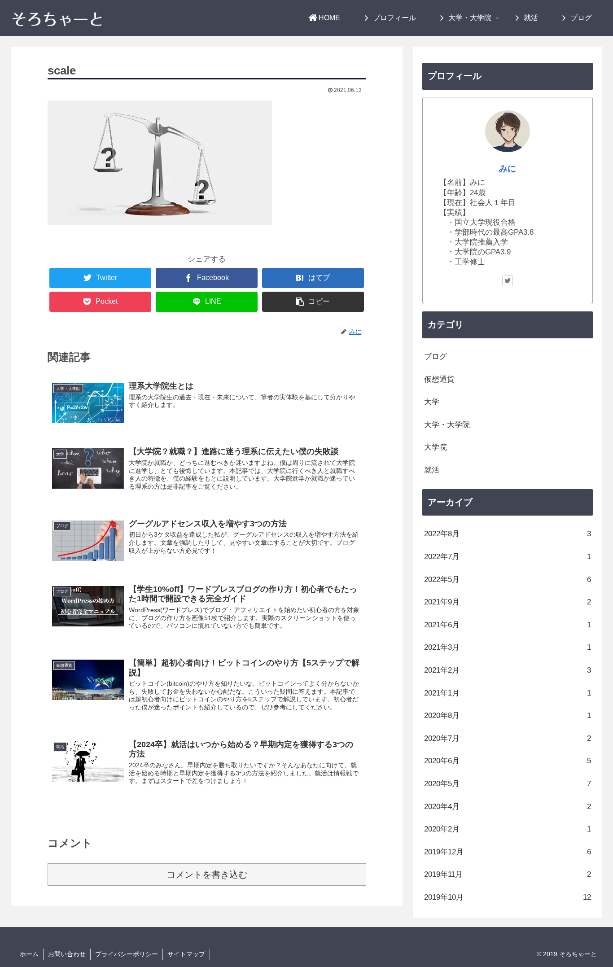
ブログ (435, 356)
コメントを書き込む (206, 874)
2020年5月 (507, 783)
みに (507, 168)
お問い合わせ (67, 954)
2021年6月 (507, 625)
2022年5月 (507, 579)
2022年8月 (507, 533)
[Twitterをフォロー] (507, 281)
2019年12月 (507, 852)
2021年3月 (507, 647)
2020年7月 (507, 738)
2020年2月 (507, 829)
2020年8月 (507, 715)
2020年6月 (507, 761)
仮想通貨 (439, 379)
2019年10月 (507, 897)
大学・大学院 (447, 424)
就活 (431, 470)
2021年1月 (507, 693)
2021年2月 (507, 670)
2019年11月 (507, 874)
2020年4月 (507, 806)
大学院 (435, 447)
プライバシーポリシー (126, 954)
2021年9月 (507, 602)
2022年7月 (507, 556)
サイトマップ (186, 954)
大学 (431, 402)
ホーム (29, 954)
